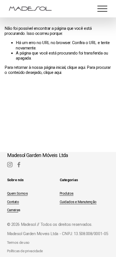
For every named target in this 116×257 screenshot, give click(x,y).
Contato (13, 202)
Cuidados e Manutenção (78, 202)
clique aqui (76, 67)
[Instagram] (10, 164)
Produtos (66, 193)
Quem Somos (17, 193)
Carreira (12, 210)
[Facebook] (19, 164)
